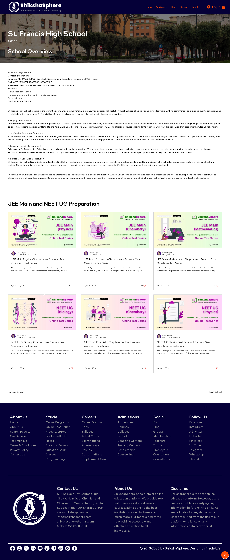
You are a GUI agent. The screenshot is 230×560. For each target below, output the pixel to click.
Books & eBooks (56, 436)
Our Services (18, 436)
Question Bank (56, 450)
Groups (158, 431)
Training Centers (129, 445)
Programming (55, 459)
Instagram (196, 427)
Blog (156, 427)
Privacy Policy (19, 450)
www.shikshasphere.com (74, 512)
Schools (123, 436)
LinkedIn (195, 436)
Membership (162, 436)
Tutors (157, 445)
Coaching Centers (130, 440)
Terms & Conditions (23, 445)
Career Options (92, 422)
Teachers (159, 440)
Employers (160, 450)
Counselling (126, 454)
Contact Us (17, 454)
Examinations (91, 440)
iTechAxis (213, 548)
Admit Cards (90, 436)
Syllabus (87, 431)
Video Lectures (56, 431)
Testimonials (18, 440)
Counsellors (161, 454)
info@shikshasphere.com (74, 516)
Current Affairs (92, 454)
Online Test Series (58, 427)
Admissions (126, 422)
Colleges (123, 431)
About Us (16, 427)
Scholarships (126, 450)
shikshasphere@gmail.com (75, 521)
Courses (123, 427)
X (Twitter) (196, 431)
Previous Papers (57, 445)
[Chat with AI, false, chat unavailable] (225, 555)
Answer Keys (90, 445)
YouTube (195, 445)
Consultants (161, 459)
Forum (157, 422)
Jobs (85, 427)
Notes (50, 440)
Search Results (20, 431)
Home (14, 422)
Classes (51, 454)
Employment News (94, 459)
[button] (161, 7)
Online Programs (57, 422)
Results (87, 450)
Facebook (195, 422)
